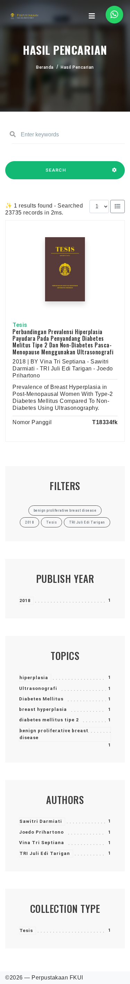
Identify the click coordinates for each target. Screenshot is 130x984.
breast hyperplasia (43, 709)
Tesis (26, 930)
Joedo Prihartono (41, 832)
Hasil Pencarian (77, 67)
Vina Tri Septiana (41, 842)
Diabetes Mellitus (41, 698)
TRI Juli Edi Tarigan (44, 853)
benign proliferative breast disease (53, 734)
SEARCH (55, 170)
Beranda (45, 67)
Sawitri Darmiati (40, 821)
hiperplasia (33, 677)
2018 (25, 600)
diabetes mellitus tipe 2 (49, 719)
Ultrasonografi (38, 688)
